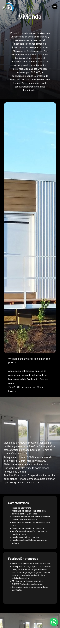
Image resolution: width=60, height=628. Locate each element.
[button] (54, 6)
